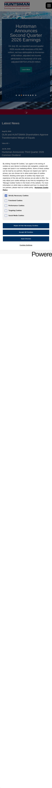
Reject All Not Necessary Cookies (26, 225)
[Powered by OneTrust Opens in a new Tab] (41, 252)
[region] (26, 473)
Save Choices (26, 238)
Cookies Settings (26, 245)
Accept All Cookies (26, 232)
